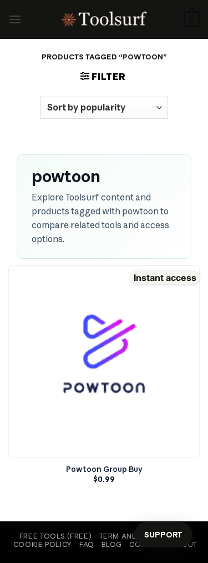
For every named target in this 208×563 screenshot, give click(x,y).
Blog (111, 544)
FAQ (86, 544)
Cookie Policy (42, 544)
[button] (15, 19)
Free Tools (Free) (55, 536)
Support (163, 535)
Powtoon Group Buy (104, 469)
